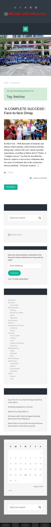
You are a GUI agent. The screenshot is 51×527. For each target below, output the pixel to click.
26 (25, 475)
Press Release (13, 358)
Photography (15, 369)
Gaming (13, 310)
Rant (11, 356)
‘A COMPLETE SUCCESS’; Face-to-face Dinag (24, 111)
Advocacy (12, 300)
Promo (12, 331)
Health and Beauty (17, 343)
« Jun (10, 490)
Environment (12, 320)
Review (12, 376)
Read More (10, 187)
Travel (10, 374)
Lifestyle (10, 172)
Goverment (14, 305)
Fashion (13, 338)
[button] (4, 55)
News (12, 351)
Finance (11, 323)
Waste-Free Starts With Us (18, 412)
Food (12, 341)
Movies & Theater (16, 313)
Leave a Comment (40, 178)
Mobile (12, 366)
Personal (13, 353)
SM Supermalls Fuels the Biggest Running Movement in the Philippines (24, 417)
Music (12, 315)
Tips (11, 379)
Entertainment (13, 308)
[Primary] (25, 29)
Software (13, 371)
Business (11, 303)
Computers (14, 363)
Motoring (13, 346)
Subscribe (14, 273)
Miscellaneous (13, 348)
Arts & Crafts (15, 336)
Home (6, 83)
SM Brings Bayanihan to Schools (20, 407)
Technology (12, 361)
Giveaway (13, 328)
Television (14, 318)
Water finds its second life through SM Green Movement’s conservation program (25, 424)
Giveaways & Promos (16, 325)
